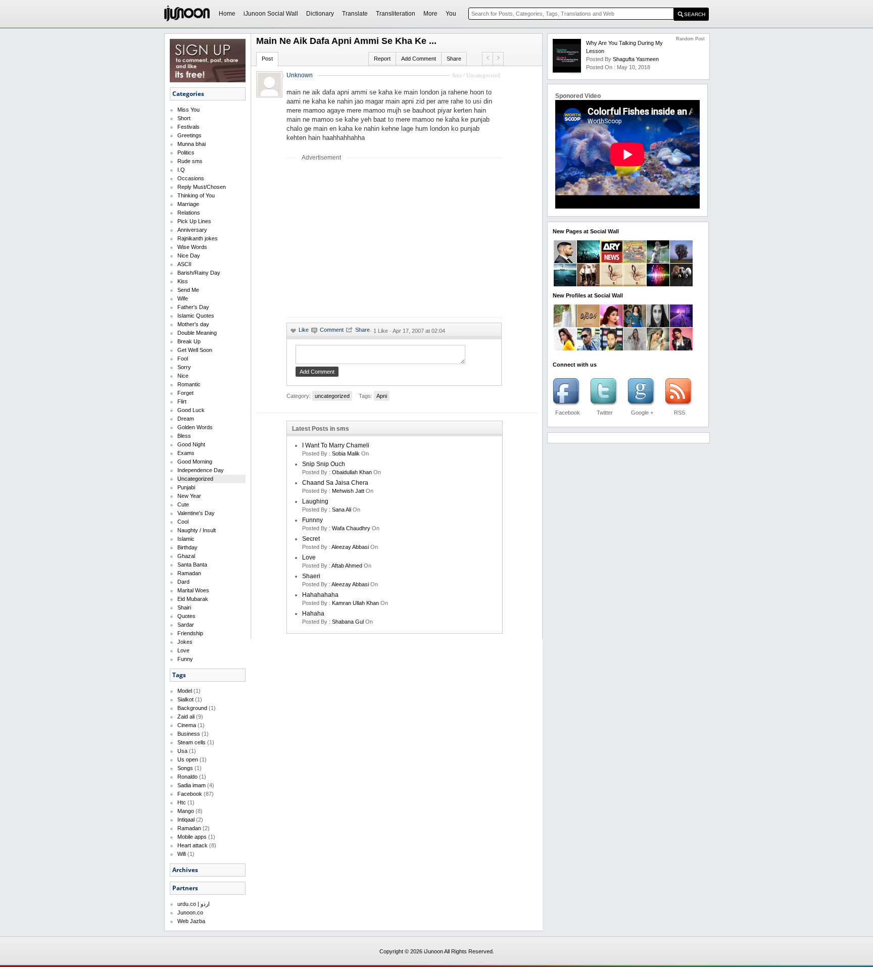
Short (183, 118)
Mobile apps (192, 837)
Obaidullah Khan (352, 472)
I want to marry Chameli (335, 445)
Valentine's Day (196, 513)
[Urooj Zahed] (634, 348)
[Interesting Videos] (681, 261)
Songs (185, 768)
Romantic (189, 384)
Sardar (185, 625)
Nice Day (188, 255)
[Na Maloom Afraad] (634, 261)
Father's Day (193, 307)
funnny (312, 520)
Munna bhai (191, 144)
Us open (187, 759)
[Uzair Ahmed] (565, 325)
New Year (189, 496)
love (309, 557)
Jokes (184, 642)
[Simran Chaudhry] (565, 348)
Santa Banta (192, 565)
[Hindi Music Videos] (634, 284)
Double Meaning (197, 333)
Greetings (189, 135)
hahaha (313, 613)
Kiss (182, 281)
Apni (381, 396)
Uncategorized (195, 479)
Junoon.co (190, 912)
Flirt (181, 401)
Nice (182, 376)
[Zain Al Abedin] (588, 325)
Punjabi (186, 487)
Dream (185, 419)
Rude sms (190, 161)
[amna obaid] (634, 325)
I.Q (181, 170)
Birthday (187, 547)
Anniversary (192, 230)
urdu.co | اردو (193, 904)
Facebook (189, 794)
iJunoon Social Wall (271, 13)
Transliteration (395, 13)
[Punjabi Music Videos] (611, 284)
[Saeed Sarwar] (681, 325)
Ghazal (186, 556)
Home (227, 13)
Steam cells (191, 742)
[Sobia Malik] (658, 348)
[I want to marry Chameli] (498, 58)
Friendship (190, 633)
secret (311, 538)
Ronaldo (187, 777)
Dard (183, 582)
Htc (181, 802)
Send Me (188, 290)
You (451, 13)
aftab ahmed (346, 566)
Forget (185, 393)
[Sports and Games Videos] (681, 284)
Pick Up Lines (194, 221)
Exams (186, 453)
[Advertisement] (371, 239)
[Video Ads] (565, 284)
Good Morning (194, 462)
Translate (355, 13)
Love (183, 650)
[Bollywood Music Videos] (658, 284)
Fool (182, 358)
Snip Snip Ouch (323, 464)
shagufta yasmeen (636, 59)
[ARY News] (611, 261)
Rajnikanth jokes (197, 238)
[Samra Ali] (611, 325)
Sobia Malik (346, 453)
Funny (185, 659)
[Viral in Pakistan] (588, 261)
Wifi (181, 854)
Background (192, 708)
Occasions (190, 178)
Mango (185, 811)
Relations (188, 213)
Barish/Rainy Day (198, 273)
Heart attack (192, 845)
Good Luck (191, 410)
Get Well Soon (194, 350)
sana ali (341, 509)
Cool (182, 522)
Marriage (188, 204)
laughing (315, 501)
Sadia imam (191, 785)
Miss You (188, 110)
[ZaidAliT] (565, 261)
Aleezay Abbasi (350, 547)
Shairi (184, 607)
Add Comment (418, 59)
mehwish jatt (348, 491)
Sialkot (185, 699)
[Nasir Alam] (611, 348)
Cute (183, 504)
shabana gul (348, 622)
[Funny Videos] (658, 261)
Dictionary (320, 13)
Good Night (191, 444)
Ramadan (189, 573)
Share (454, 59)
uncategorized (332, 396)
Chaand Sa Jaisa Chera (335, 482)
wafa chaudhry (351, 528)
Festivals (188, 127)
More (430, 13)
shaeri (311, 576)
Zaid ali (186, 717)
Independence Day (200, 470)
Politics (186, 152)
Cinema (186, 725)
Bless (184, 436)
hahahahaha (320, 594)
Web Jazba (191, 921)
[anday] (487, 58)
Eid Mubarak (192, 599)
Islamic (186, 539)
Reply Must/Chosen (201, 187)
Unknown (299, 75)
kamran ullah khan (355, 603)
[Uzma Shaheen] (658, 325)
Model (184, 691)
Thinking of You (196, 195)
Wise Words (192, 247)
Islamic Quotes (195, 316)
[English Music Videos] (588, 284)
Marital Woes (193, 590)
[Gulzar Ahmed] (588, 348)
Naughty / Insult (196, 530)
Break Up (189, 341)
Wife (182, 298)
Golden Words (195, 427)
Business (188, 734)
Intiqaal (186, 820)
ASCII (184, 264)
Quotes (186, 616)
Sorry (184, 367)
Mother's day (193, 324)
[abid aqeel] (681, 348)
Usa (182, 751)
